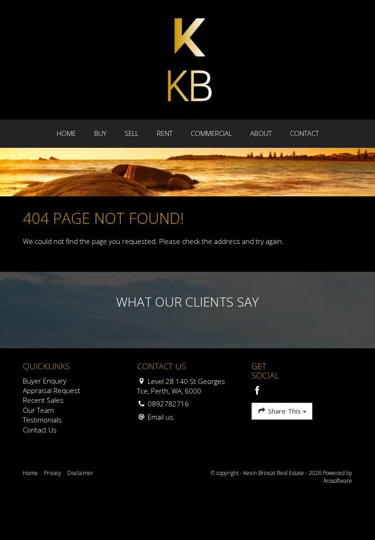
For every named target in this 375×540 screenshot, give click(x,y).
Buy (100, 133)
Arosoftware (337, 481)
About (261, 133)
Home (66, 133)
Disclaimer (80, 473)
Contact (304, 133)
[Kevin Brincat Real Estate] (190, 59)
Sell (131, 133)
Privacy (52, 473)
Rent (164, 133)
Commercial (211, 133)
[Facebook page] (257, 391)
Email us (160, 416)
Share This (284, 411)
